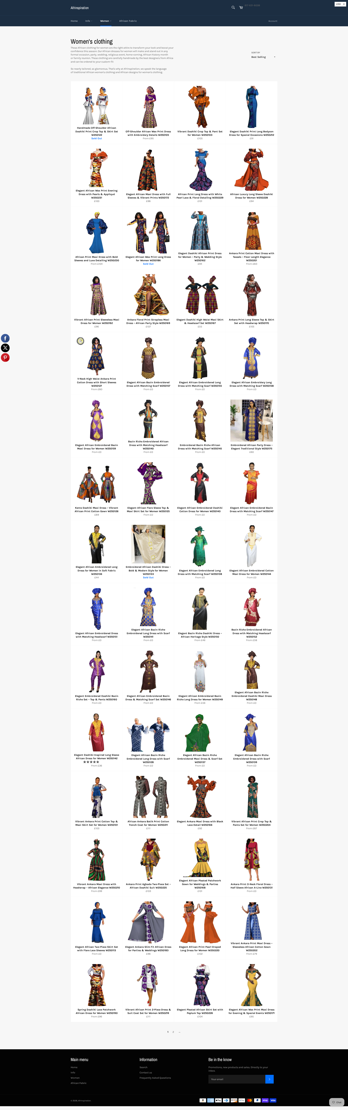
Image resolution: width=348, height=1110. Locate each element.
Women (105, 20)
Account (272, 21)
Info (88, 20)
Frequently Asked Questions (155, 1077)
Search (143, 1067)
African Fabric (128, 20)
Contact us (146, 1072)
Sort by (255, 52)
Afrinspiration (80, 7)
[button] (91, 762)
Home (74, 20)
